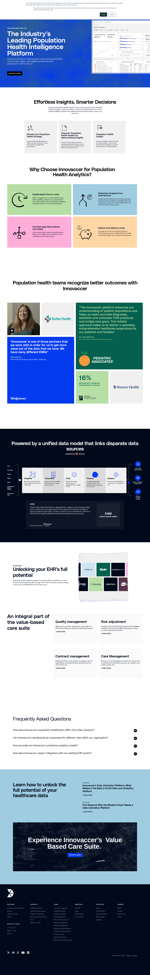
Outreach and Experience (62, 931)
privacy (9, 933)
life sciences (79, 917)
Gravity (9, 917)
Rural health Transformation (63, 940)
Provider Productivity (37, 914)
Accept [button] (103, 14)
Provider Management (61, 925)
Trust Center (11, 928)
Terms (129, 955)
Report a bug (11, 930)
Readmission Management (62, 928)
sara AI (9, 911)
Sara (31, 920)
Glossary (99, 920)
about (119, 908)
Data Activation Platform (15, 908)
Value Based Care (36, 908)
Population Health (60, 914)
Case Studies (100, 911)
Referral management (61, 923)
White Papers (100, 917)
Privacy (134, 955)
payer (77, 911)
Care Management (60, 917)
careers (120, 911)
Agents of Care (12, 914)
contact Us (121, 914)
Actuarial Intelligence (61, 908)
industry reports (101, 914)
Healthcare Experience (37, 911)
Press (119, 917)
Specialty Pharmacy (60, 937)
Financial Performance (61, 920)
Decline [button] (112, 14)
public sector (79, 914)
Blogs (98, 908)
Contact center (59, 934)
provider (77, 908)
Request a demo (15, 73)
